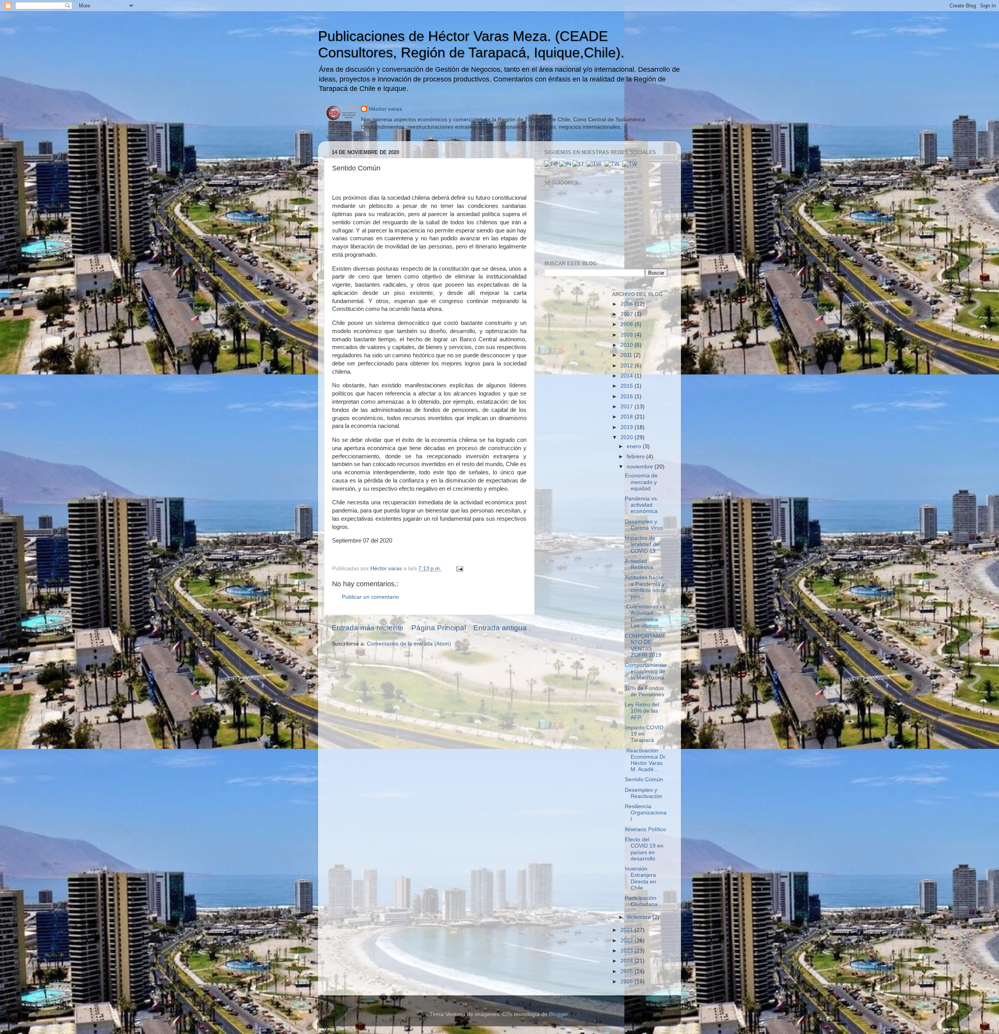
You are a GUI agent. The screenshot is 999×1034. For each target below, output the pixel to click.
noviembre (640, 467)
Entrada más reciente (368, 628)
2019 (627, 427)
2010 (627, 345)
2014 (627, 376)
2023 (627, 951)
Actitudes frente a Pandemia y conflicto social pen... (646, 587)
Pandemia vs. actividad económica (641, 505)
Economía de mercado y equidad (641, 482)
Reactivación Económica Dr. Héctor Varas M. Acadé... (646, 760)
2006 (627, 304)
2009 (627, 335)
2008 (627, 324)
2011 (627, 355)
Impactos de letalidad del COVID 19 (642, 544)
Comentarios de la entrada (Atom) (409, 644)
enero (635, 446)
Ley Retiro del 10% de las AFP (642, 711)
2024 (627, 961)
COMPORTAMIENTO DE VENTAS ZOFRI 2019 (645, 645)
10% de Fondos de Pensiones (644, 691)
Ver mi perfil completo (352, 137)
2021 (627, 930)
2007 (627, 314)
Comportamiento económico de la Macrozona (645, 671)
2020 (627, 437)
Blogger (558, 1014)
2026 (627, 981)
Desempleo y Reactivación (643, 793)
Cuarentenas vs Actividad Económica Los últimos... (645, 616)
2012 (627, 366)
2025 (627, 971)
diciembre (639, 917)
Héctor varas (385, 109)
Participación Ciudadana (641, 901)
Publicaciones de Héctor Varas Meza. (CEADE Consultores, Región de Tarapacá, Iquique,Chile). (471, 44)
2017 (627, 407)
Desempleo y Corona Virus (644, 525)
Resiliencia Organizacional (646, 812)
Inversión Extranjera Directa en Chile (640, 878)
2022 (627, 941)
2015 (627, 386)
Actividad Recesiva (639, 564)
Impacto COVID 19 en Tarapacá (644, 734)
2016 (627, 396)
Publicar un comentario (370, 597)
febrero (636, 456)
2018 (627, 417)
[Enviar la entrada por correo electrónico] (459, 568)
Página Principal (438, 628)
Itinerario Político (645, 829)
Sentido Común (644, 779)
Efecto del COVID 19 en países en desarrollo (644, 849)
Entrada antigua (500, 628)
